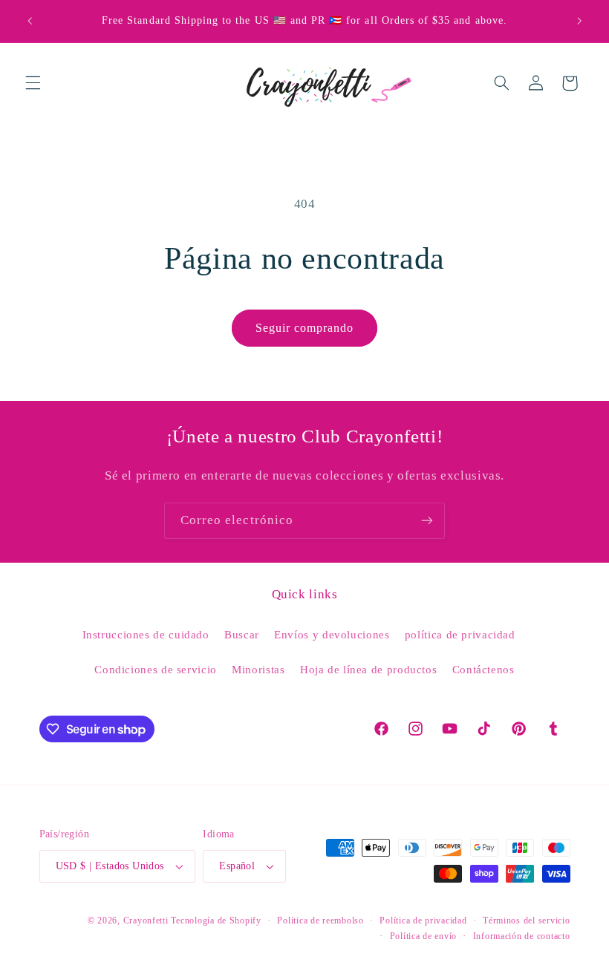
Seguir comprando (304, 327)
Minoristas (258, 670)
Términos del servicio (526, 920)
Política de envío (423, 936)
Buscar (241, 635)
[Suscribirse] (427, 521)
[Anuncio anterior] (29, 20)
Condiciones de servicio (155, 670)
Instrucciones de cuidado (145, 635)
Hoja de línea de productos (368, 670)
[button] (33, 83)
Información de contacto (521, 936)
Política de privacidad (423, 920)
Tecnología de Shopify (216, 920)
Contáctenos (483, 670)
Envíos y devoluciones (331, 635)
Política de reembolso (320, 920)
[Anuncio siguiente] (579, 20)
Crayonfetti (146, 920)
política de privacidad (460, 635)
